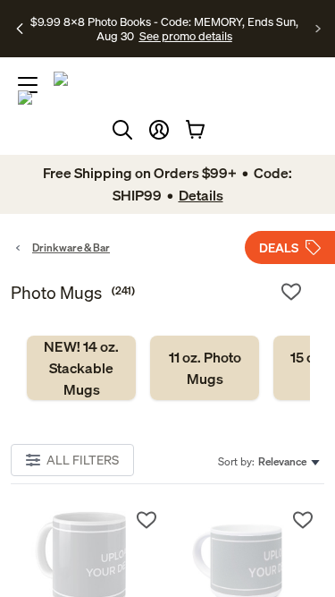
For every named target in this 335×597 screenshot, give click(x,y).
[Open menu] (28, 85)
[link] (81, 368)
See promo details (185, 36)
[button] (159, 130)
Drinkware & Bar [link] (71, 247)
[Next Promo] (318, 28)
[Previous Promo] (20, 28)
